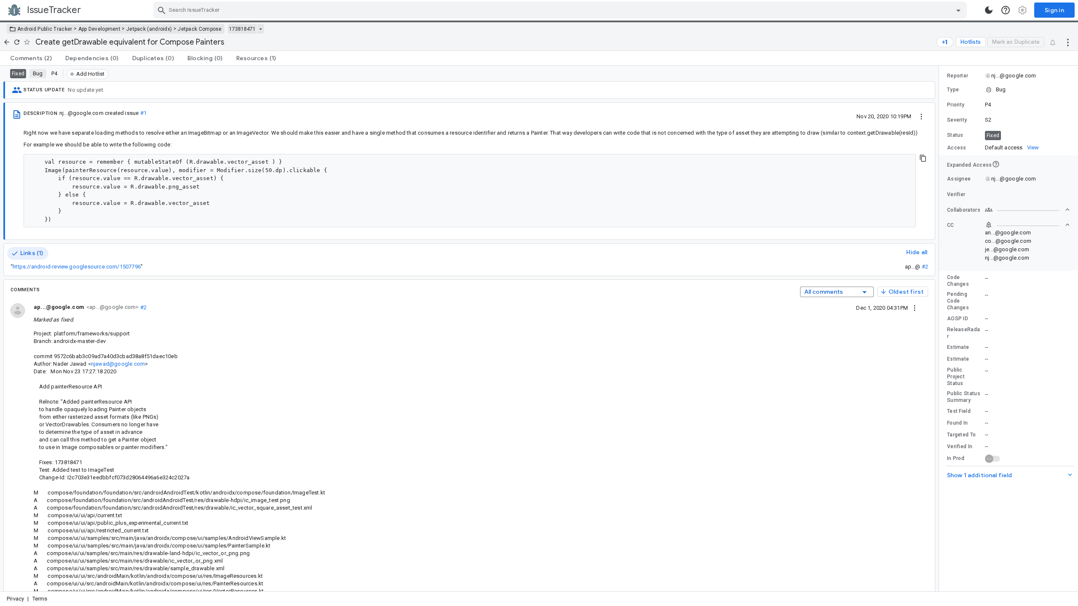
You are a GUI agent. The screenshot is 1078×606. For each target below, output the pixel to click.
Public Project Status (956, 376)
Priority (955, 105)
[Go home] (7, 42)
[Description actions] (921, 116)
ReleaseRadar (963, 333)
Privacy (15, 598)
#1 (143, 113)
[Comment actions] (914, 307)
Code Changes (958, 280)
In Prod (955, 458)
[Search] (162, 10)
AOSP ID (957, 319)
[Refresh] (17, 42)
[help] (1005, 10)
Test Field (959, 411)
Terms (40, 598)
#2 (925, 266)
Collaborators (963, 210)
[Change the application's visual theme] (988, 10)
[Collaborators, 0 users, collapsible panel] (1027, 209)
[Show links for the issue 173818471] (260, 29)
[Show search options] (958, 10)
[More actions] (1068, 42)
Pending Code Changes (958, 301)
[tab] (31, 58)
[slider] (940, 328)
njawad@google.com (118, 364)
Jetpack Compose (200, 29)
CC (950, 225)
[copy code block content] (923, 158)
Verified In (959, 446)
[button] (1008, 89)
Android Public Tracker (44, 29)
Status (955, 135)
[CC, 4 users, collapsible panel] (1027, 225)
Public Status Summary (963, 397)
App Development (99, 29)
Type (953, 90)
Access (956, 148)
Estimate (958, 347)
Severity (957, 120)
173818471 (242, 29)
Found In (957, 423)
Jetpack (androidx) (149, 29)
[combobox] (561, 10)
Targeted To (961, 435)
